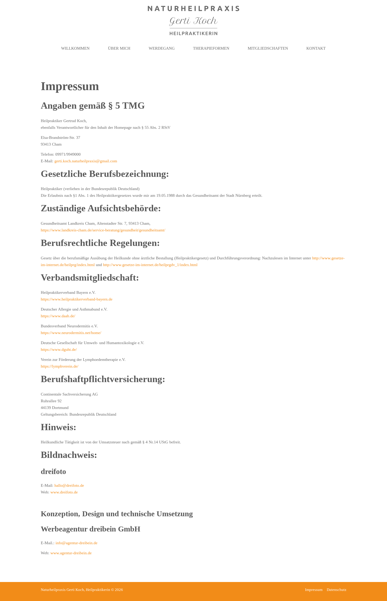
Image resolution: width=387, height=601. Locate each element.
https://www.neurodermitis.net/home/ (71, 332)
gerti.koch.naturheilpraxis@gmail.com (85, 161)
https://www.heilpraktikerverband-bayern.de (76, 299)
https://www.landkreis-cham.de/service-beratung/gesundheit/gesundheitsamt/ (103, 230)
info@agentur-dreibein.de (76, 543)
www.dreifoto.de (64, 492)
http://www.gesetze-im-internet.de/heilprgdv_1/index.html (150, 264)
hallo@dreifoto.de (69, 485)
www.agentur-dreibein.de (71, 553)
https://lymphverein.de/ (59, 366)
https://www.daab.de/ (58, 316)
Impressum (313, 590)
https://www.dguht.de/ (59, 349)
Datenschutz (336, 590)
